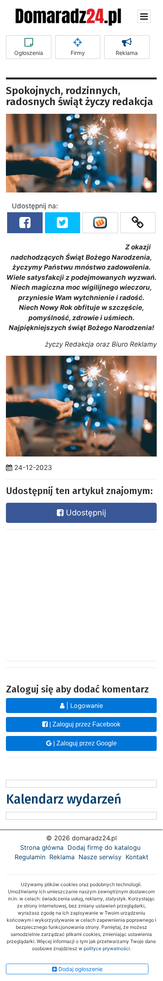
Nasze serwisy (100, 857)
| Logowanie (83, 705)
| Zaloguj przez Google (84, 743)
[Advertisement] (81, 593)
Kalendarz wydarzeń (64, 799)
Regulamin (30, 857)
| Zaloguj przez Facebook (84, 724)
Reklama (127, 52)
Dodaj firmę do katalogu (104, 847)
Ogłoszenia (28, 52)
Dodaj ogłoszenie (80, 969)
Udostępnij (85, 512)
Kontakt (137, 857)
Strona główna (42, 847)
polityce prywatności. (107, 948)
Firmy (78, 52)
